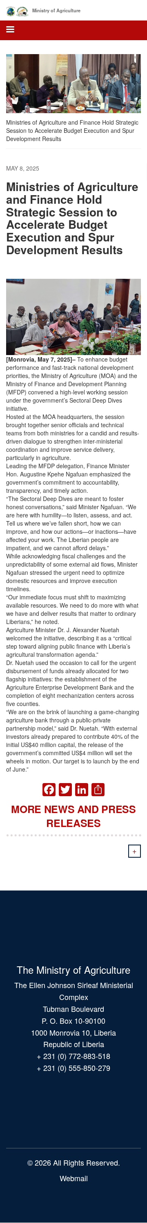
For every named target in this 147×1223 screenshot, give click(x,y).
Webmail (74, 1178)
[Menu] (10, 30)
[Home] (17, 9)
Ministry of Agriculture (56, 10)
